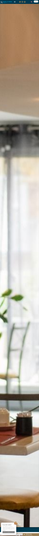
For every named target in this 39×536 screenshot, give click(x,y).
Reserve (36, 1)
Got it (9, 532)
